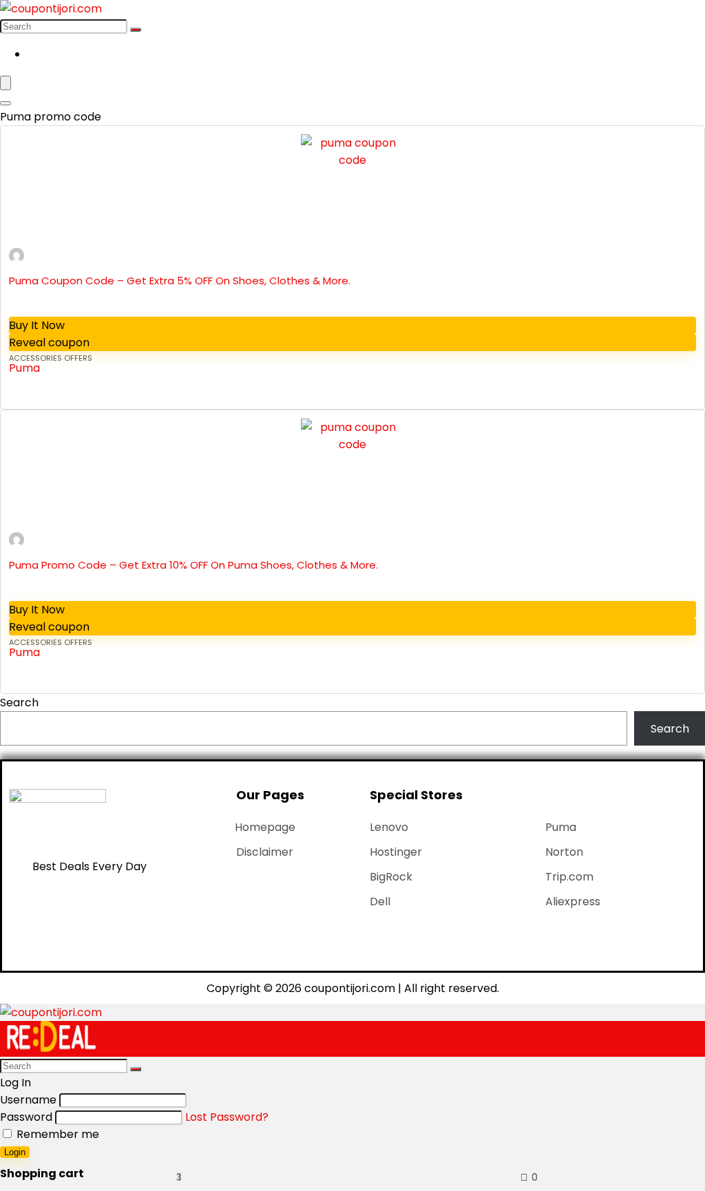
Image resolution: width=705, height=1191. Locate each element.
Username (28, 1100)
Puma (24, 368)
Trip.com (569, 877)
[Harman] (16, 259)
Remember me (56, 1134)
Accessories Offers (50, 357)
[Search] (135, 30)
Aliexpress (572, 901)
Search (19, 702)
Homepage (265, 827)
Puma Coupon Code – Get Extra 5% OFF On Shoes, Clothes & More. (179, 280)
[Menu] (5, 83)
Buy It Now (37, 325)
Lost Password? (227, 1117)
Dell (380, 901)
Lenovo (389, 827)
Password (26, 1117)
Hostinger (396, 852)
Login (14, 1152)
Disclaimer (264, 852)
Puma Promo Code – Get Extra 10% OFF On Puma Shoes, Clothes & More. (193, 565)
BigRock (391, 877)
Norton (564, 852)
